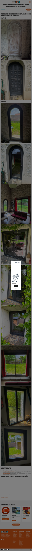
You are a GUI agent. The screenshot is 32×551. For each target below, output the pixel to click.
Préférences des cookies (5, 549)
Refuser (16, 288)
